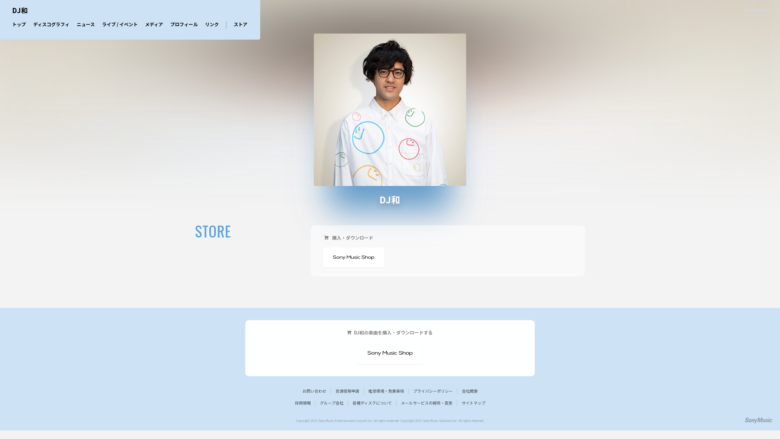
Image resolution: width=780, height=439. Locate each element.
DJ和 (20, 11)
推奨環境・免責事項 (386, 391)
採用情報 (303, 403)
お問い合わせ (314, 391)
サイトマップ (473, 403)
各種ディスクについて (372, 403)
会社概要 (470, 391)
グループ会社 (331, 403)
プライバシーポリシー (433, 391)
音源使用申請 (347, 391)
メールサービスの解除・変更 (426, 403)
